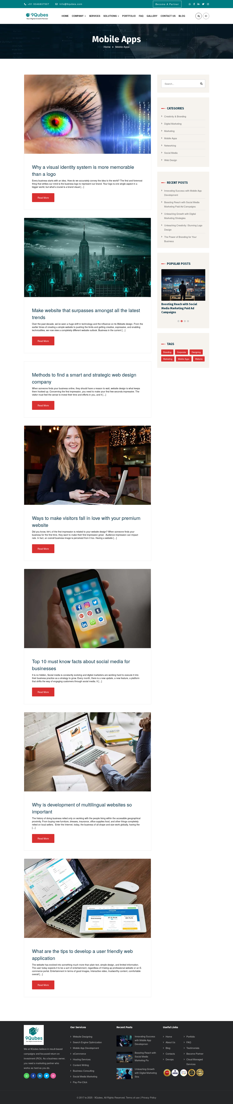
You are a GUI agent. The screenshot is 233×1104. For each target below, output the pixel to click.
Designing (196, 347)
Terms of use (132, 1097)
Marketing (169, 131)
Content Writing (81, 1065)
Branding (167, 347)
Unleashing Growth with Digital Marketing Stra (146, 1072)
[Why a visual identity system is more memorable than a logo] (87, 114)
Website (199, 354)
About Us (170, 1042)
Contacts (170, 1053)
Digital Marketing (172, 123)
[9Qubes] (37, 16)
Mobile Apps (170, 138)
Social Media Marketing (85, 1076)
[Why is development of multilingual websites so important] (87, 751)
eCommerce (79, 1053)
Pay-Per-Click (80, 1082)
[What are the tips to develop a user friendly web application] (87, 898)
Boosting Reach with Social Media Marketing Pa (145, 1056)
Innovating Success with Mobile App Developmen (145, 1040)
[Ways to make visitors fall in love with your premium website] (87, 465)
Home (107, 47)
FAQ (188, 1042)
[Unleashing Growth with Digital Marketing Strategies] (183, 285)
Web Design (170, 160)
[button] (178, 317)
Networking (170, 145)
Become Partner (194, 1053)
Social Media (171, 152)
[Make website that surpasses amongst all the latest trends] (87, 257)
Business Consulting (83, 1070)
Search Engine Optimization (87, 1042)
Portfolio (190, 1036)
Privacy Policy (148, 1097)
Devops (170, 1059)
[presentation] (162, 317)
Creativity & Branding (175, 116)
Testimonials (192, 1048)
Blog (168, 1048)
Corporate (181, 347)
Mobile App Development (86, 1048)
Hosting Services (82, 1059)
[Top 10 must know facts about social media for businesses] (87, 608)
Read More (43, 197)
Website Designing (82, 1036)
